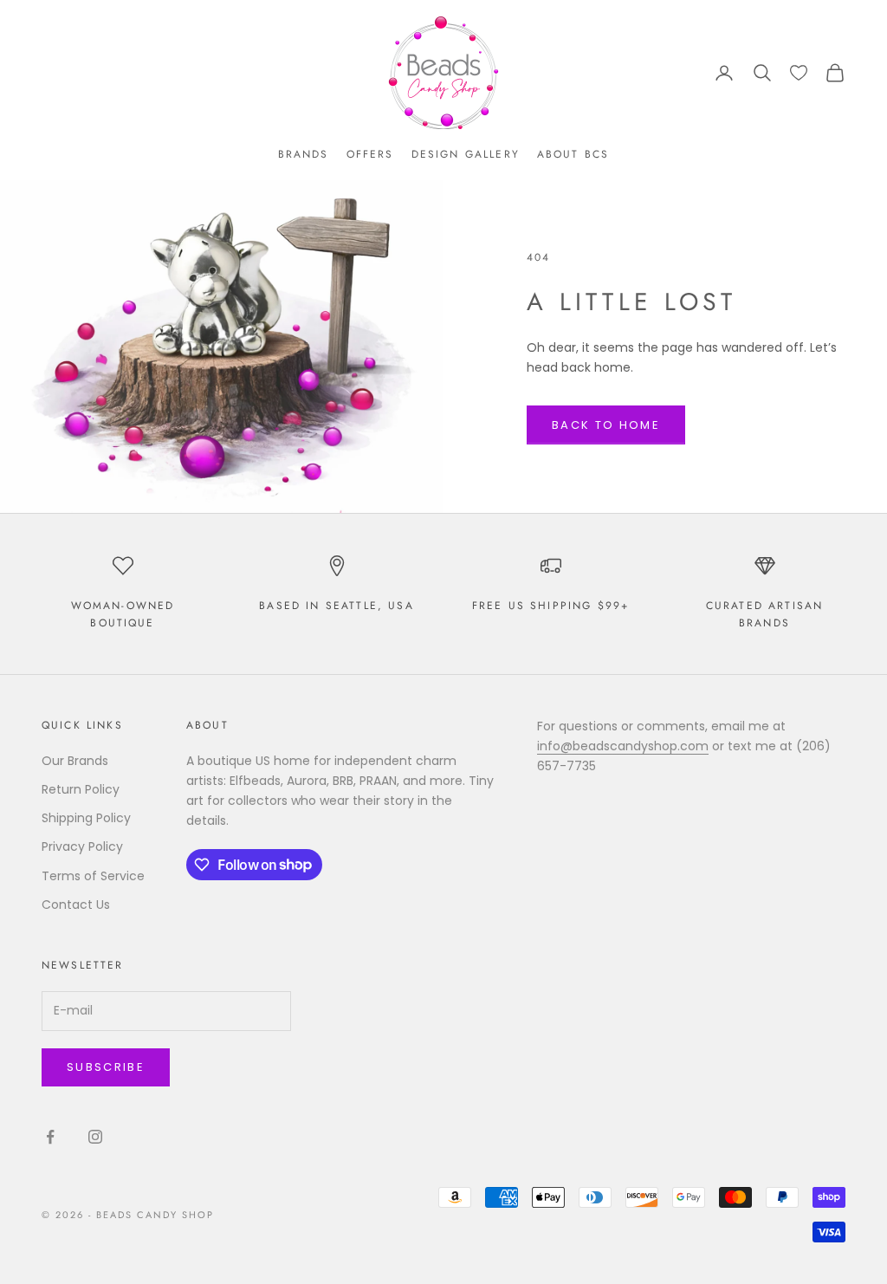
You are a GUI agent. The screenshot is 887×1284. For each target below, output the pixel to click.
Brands (303, 154)
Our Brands (75, 760)
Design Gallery (465, 154)
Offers (370, 154)
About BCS (573, 154)
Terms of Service (93, 876)
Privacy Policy (82, 846)
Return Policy (81, 789)
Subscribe (106, 1067)
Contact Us (76, 904)
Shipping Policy (86, 818)
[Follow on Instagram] (95, 1136)
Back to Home (606, 425)
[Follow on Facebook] (50, 1136)
